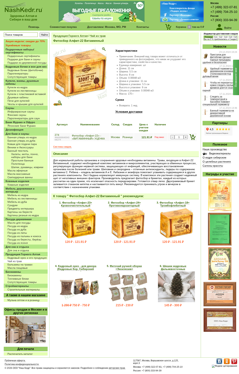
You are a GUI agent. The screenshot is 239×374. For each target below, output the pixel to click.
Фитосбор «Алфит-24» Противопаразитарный (125, 204)
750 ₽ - (76, 305)
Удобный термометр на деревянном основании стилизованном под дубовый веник (219, 72)
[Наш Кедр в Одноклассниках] (227, 363)
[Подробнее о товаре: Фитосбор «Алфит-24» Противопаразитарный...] (128, 237)
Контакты (142, 26)
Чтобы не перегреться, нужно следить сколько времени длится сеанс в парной (219, 86)
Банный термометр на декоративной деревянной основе (222, 113)
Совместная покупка (63, 26)
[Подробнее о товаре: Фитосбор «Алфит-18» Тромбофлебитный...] (176, 237)
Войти (228, 27)
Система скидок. (62, 146)
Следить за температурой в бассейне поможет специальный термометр (216, 100)
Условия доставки (128, 111)
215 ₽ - (124, 305)
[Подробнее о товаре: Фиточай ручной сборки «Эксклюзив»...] (128, 301)
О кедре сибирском (214, 157)
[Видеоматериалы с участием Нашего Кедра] (205, 154)
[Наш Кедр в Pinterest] (234, 363)
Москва (214, 3)
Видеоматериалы (220, 153)
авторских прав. (117, 368)
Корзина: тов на (190, 26)
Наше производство (215, 149)
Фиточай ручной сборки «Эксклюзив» (126, 267)
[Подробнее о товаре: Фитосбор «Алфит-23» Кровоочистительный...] (79, 237)
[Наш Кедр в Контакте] (219, 363)
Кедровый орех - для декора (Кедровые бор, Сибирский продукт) (76, 269)
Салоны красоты (213, 165)
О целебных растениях (217, 161)
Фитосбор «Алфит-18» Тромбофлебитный (175, 204)
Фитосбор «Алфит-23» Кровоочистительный (76, 204)
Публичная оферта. (15, 360)
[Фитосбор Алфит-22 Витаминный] (80, 99)
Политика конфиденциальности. (22, 364)
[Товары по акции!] (102, 21)
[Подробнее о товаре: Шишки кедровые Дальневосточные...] (176, 301)
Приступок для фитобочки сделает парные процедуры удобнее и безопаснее (217, 58)
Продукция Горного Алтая (70, 35)
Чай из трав (98, 35)
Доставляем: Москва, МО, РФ (106, 26)
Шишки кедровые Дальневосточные (173, 267)
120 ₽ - (75, 241)
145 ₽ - (173, 305)
